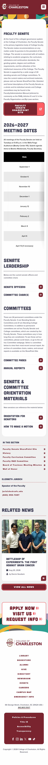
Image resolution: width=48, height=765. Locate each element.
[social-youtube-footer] (29, 739)
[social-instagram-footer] (17, 739)
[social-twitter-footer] (25, 739)
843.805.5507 (24, 707)
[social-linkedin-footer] (21, 739)
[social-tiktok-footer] (34, 739)
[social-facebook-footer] (13, 739)
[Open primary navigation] (43, 7)
